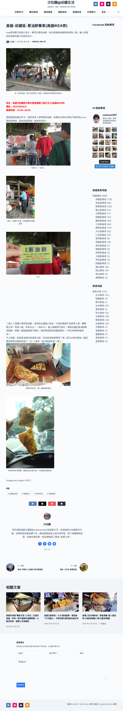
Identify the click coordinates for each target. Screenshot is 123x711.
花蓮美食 (99, 327)
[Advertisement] (47, 298)
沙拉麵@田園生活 (60, 2)
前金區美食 (100, 203)
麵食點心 (26, 494)
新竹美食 (99, 302)
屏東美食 (99, 320)
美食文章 (96, 291)
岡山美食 (99, 270)
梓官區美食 (100, 252)
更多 (104, 12)
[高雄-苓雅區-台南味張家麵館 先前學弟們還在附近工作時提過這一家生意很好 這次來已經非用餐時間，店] (95, 155)
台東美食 (99, 323)
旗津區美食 (100, 238)
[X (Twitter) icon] (49, 544)
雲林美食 (99, 309)
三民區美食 (100, 224)
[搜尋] (118, 12)
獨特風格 (33, 12)
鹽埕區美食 (100, 220)
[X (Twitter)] (42, 504)
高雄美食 (51, 494)
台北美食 (99, 295)
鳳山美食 (99, 267)
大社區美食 (100, 231)
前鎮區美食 (35, 42)
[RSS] (114, 4)
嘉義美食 (99, 334)
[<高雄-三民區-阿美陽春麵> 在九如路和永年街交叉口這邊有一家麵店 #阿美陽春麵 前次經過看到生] (107, 148)
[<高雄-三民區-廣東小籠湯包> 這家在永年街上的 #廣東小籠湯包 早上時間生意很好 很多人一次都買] (95, 142)
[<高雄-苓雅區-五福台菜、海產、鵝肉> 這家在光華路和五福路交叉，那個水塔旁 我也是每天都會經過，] (107, 155)
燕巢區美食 (100, 242)
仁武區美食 (100, 235)
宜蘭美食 (99, 330)
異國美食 (77, 12)
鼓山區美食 (100, 210)
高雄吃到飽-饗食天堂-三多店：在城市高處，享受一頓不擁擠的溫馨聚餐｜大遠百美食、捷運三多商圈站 (22, 618)
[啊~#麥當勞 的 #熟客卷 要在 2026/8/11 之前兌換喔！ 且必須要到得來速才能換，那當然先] (107, 142)
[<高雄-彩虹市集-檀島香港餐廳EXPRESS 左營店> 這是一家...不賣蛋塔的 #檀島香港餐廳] (114, 142)
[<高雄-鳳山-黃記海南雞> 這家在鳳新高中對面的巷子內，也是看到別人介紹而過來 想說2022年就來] (101, 142)
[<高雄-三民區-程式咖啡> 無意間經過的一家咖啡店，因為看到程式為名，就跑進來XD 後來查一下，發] (107, 129)
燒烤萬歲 (48, 12)
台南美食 (99, 316)
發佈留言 (20, 685)
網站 (81, 653)
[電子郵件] (108, 4)
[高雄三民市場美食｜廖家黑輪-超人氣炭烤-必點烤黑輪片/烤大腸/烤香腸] (99, 602)
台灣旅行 (91, 12)
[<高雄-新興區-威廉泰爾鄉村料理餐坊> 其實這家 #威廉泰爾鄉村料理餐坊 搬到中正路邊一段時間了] (101, 148)
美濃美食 (99, 277)
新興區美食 (100, 206)
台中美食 (99, 305)
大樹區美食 (100, 256)
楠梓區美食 (100, 228)
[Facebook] (95, 4)
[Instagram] (102, 4)
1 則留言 (103, 624)
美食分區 (39, 494)
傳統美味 (62, 12)
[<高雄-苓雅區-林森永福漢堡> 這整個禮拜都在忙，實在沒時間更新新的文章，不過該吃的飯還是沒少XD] (114, 148)
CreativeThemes (106, 704)
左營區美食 (100, 213)
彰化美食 (99, 313)
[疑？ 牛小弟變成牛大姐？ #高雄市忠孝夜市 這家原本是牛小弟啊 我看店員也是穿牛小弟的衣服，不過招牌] (101, 136)
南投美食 (99, 337)
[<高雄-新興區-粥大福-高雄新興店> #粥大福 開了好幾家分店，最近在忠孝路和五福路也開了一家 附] (114, 136)
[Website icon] (44, 544)
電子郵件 (53, 653)
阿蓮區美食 (100, 263)
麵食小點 (43, 42)
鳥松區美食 (100, 245)
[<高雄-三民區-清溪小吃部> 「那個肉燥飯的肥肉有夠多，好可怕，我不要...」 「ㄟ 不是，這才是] (95, 148)
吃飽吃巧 (19, 12)
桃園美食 (99, 298)
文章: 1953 (47, 549)
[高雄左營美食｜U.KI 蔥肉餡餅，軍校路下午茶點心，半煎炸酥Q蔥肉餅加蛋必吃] (61, 602)
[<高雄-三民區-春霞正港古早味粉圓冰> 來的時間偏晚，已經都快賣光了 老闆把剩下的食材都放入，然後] (101, 129)
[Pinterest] (52, 504)
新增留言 (22, 662)
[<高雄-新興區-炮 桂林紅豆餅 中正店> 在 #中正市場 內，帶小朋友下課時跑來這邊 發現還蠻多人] (114, 155)
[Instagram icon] (54, 544)
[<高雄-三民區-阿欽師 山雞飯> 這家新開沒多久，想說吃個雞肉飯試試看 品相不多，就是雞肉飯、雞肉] (107, 136)
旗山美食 (99, 274)
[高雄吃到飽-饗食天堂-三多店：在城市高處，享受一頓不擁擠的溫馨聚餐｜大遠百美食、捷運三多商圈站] (23, 602)
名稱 (20, 653)
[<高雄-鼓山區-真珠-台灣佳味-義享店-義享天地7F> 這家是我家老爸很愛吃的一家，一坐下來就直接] (95, 129)
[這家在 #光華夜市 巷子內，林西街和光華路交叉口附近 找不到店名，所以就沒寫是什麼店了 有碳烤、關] (95, 136)
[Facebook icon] (40, 544)
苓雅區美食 (100, 199)
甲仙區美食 (100, 260)
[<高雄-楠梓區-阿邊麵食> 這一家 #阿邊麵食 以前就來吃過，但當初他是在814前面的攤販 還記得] (114, 129)
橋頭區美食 (100, 249)
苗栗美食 (99, 341)
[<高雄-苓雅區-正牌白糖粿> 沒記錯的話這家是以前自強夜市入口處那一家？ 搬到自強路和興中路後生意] (101, 155)
